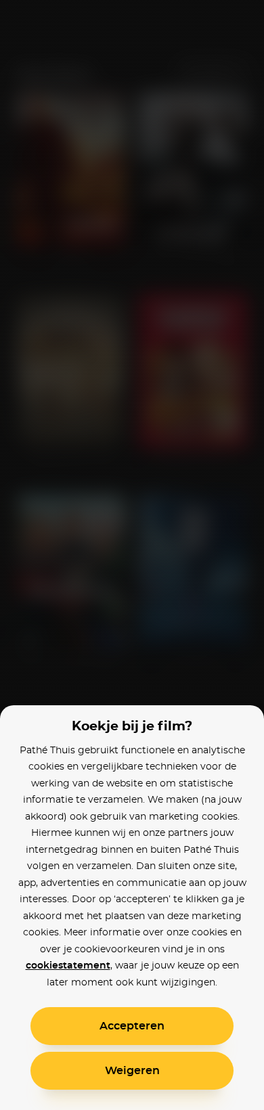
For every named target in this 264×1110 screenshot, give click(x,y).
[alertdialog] (132, 555)
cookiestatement (68, 966)
